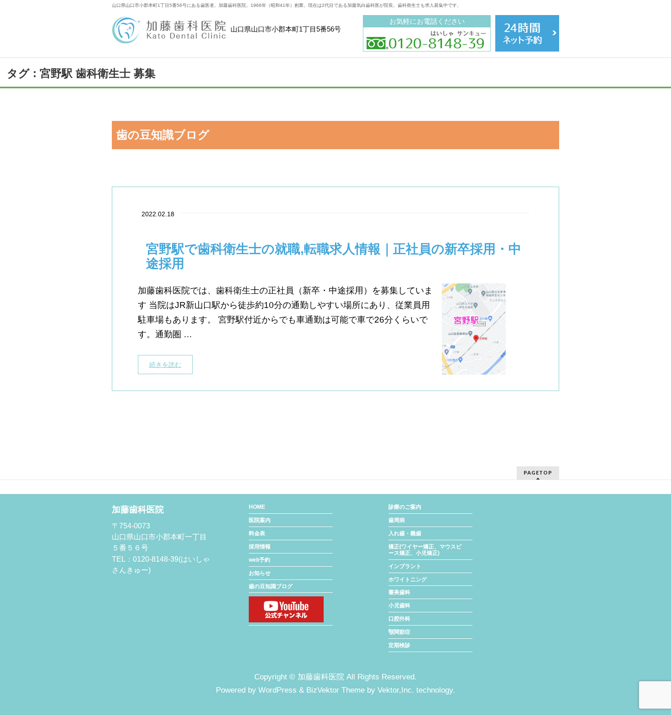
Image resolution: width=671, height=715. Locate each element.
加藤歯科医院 (321, 677)
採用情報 (260, 546)
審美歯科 (399, 592)
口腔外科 (399, 619)
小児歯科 (399, 605)
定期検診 (399, 645)
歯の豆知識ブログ (271, 586)
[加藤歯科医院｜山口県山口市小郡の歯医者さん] (169, 33)
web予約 (259, 560)
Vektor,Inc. (395, 690)
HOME (257, 507)
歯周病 (396, 520)
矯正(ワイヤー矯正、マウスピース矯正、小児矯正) (424, 549)
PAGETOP (538, 472)
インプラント (404, 566)
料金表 (257, 533)
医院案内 (260, 520)
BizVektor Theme (335, 690)
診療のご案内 (404, 507)
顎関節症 (399, 632)
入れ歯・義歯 (404, 533)
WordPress (277, 690)
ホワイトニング (407, 579)
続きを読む (165, 364)
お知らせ (260, 573)
